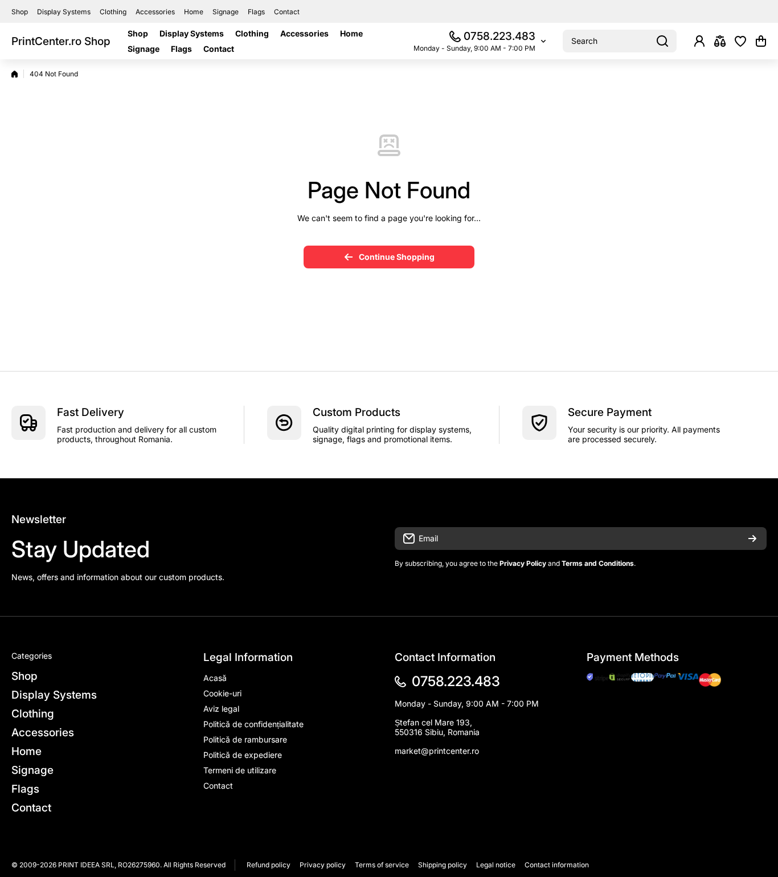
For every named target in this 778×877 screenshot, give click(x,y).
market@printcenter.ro (437, 751)
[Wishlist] (740, 41)
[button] (761, 41)
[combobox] (620, 41)
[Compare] (720, 41)
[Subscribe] (752, 538)
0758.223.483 (499, 36)
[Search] (662, 41)
